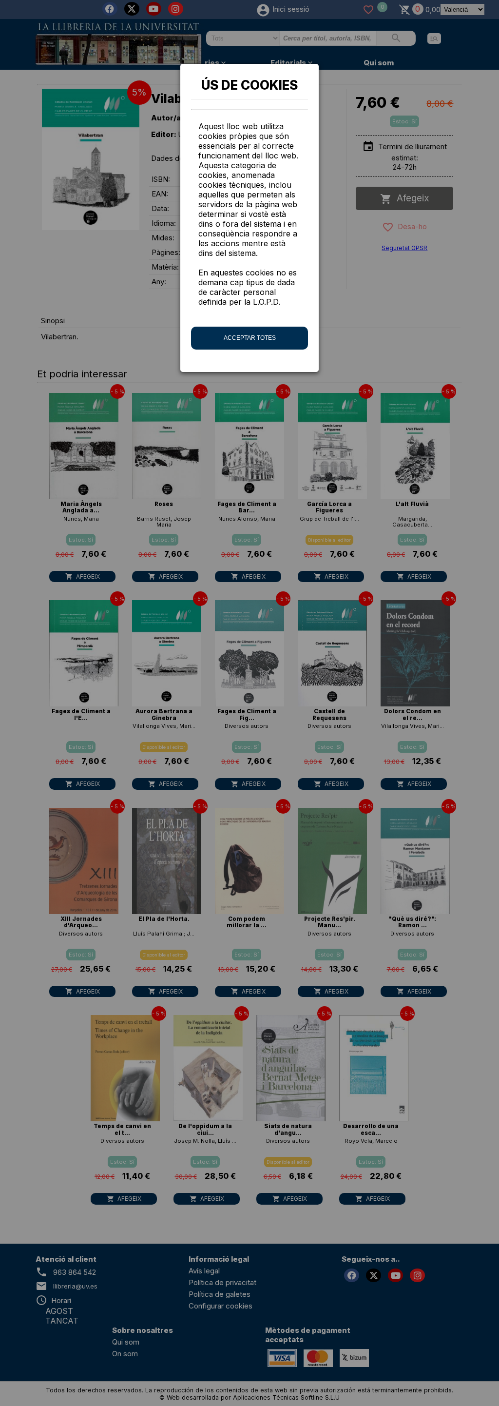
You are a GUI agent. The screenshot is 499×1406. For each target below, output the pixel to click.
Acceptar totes (250, 337)
